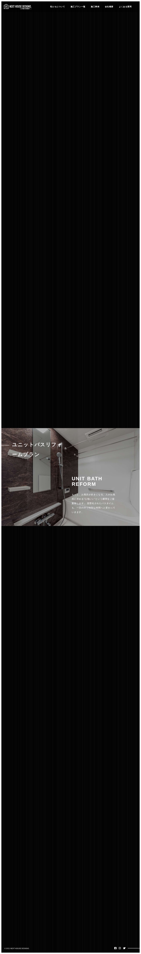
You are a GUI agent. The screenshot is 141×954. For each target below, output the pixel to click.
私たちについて (57, 7)
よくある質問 (125, 7)
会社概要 (109, 7)
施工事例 (95, 7)
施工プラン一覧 (78, 7)
